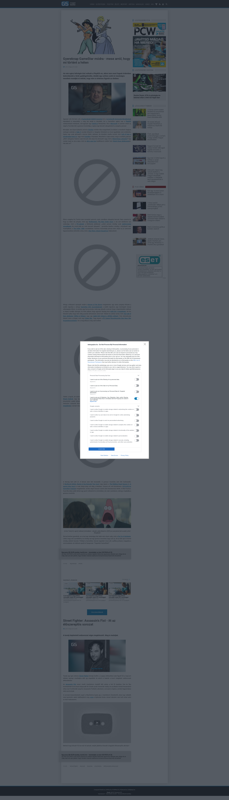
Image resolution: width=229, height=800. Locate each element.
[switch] (136, 379)
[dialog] (114, 400)
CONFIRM (101, 449)
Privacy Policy (125, 455)
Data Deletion (104, 455)
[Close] (145, 344)
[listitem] (114, 375)
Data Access (114, 455)
